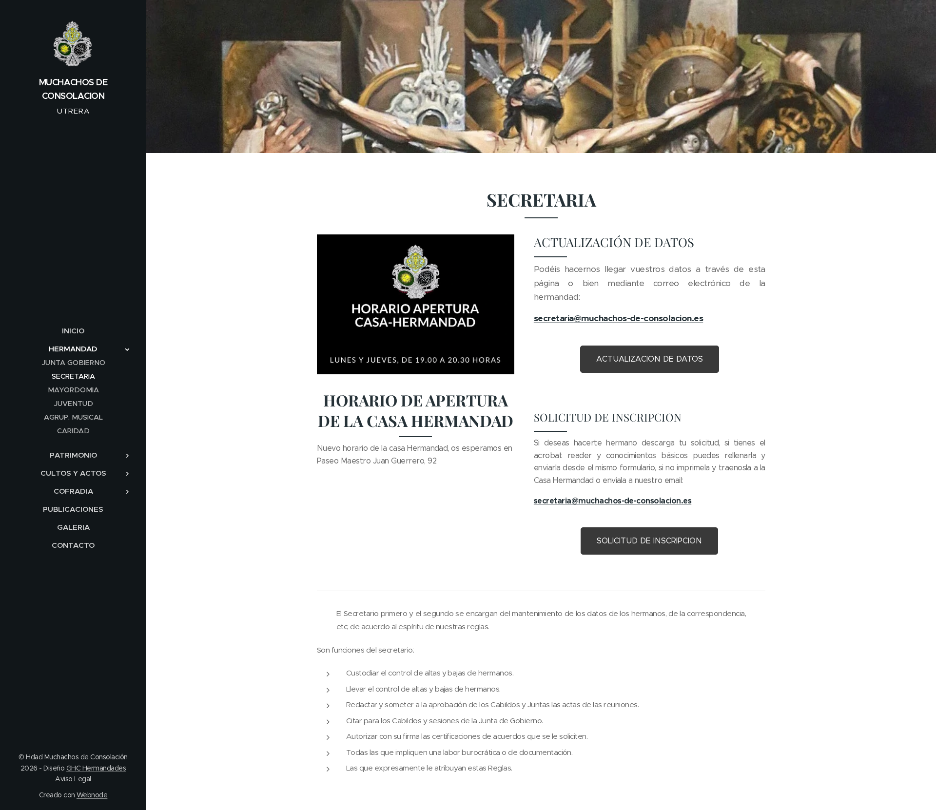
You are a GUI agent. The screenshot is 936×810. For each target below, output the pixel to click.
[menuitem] (73, 330)
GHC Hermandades (96, 768)
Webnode (92, 795)
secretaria (554, 318)
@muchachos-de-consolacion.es (638, 318)
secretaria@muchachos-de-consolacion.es (612, 501)
